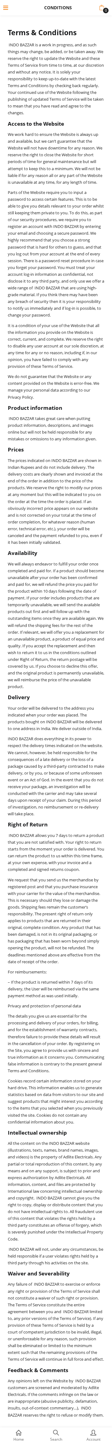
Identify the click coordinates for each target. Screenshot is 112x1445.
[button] (101, 7)
